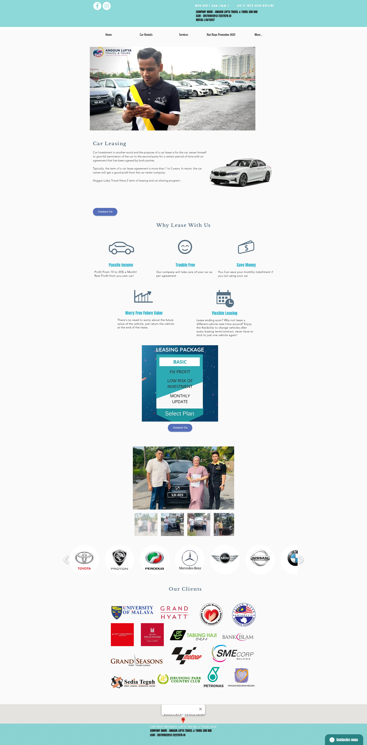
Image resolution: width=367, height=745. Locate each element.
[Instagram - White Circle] (107, 6)
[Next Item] (227, 478)
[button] (146, 34)
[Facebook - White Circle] (97, 6)
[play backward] (66, 559)
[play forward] (301, 559)
